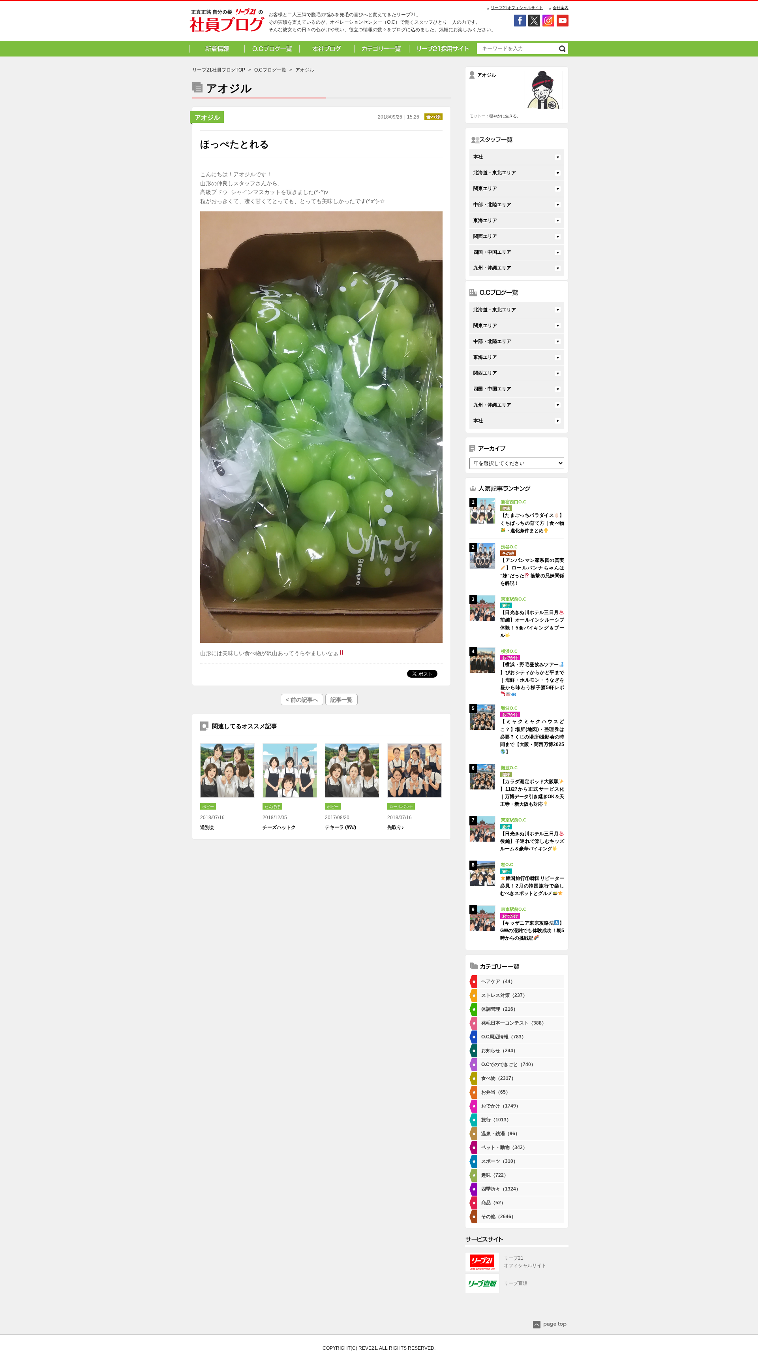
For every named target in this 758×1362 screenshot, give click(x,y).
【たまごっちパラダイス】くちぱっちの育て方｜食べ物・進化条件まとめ (532, 522)
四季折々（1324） (501, 1189)
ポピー (208, 806)
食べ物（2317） (498, 1078)
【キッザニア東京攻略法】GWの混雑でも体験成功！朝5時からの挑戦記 (532, 930)
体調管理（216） (499, 1009)
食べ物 (433, 117)
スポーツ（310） (499, 1161)
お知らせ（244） (499, 1050)
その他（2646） (498, 1216)
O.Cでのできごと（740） (508, 1064)
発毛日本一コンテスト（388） (513, 1023)
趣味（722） (494, 1175)
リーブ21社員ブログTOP (218, 70)
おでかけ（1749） (501, 1106)
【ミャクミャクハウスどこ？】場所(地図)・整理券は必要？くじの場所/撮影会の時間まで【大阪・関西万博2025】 (532, 737)
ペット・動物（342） (504, 1147)
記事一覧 (341, 700)
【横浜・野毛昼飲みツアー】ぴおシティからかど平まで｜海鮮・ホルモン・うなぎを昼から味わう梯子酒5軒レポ (532, 676)
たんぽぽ (272, 806)
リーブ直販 (515, 1283)
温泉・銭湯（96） (500, 1133)
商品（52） (493, 1203)
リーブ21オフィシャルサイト (517, 8)
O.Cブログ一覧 (270, 70)
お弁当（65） (495, 1092)
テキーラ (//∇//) (340, 827)
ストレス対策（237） (504, 995)
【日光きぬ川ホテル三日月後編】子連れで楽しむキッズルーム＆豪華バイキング (532, 841)
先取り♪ (395, 827)
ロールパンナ (401, 806)
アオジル (207, 117)
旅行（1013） (496, 1120)
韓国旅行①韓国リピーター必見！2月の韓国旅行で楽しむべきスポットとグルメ (532, 886)
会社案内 (560, 8)
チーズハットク (279, 827)
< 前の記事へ (302, 700)
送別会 (207, 827)
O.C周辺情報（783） (503, 1037)
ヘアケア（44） (498, 981)
